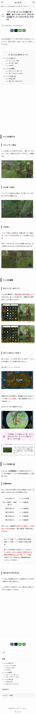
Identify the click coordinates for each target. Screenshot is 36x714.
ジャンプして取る (14, 61)
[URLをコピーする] (24, 30)
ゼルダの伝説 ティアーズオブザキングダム (14, 22)
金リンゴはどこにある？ (16, 73)
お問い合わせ (12, 708)
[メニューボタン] (2, 2)
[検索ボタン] (33, 2)
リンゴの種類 (10, 68)
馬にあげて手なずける (15, 81)
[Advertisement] (18, 109)
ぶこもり (18, 2)
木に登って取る (13, 63)
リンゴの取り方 (11, 58)
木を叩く (11, 65)
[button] (12, 30)
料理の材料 (12, 79)
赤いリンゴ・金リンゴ (15, 71)
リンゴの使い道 (11, 76)
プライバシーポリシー (21, 708)
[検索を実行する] (33, 652)
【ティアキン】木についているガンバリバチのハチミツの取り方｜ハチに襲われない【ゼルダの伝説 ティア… (23, 450)
